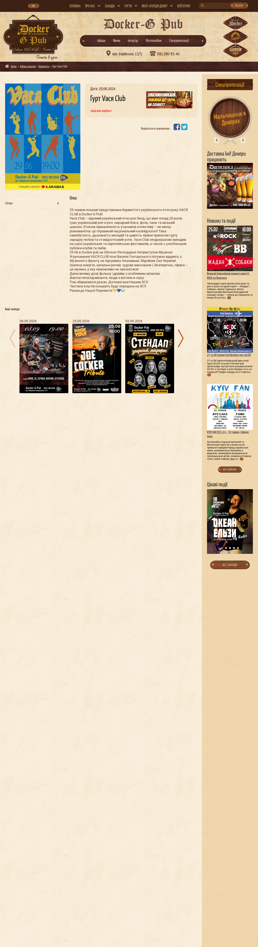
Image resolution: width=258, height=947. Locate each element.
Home (14, 66)
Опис (9, 203)
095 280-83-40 (168, 54)
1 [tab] (222, 548)
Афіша (101, 41)
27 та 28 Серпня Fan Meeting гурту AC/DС (229, 355)
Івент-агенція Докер (155, 6)
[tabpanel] (230, 521)
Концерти (44, 66)
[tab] (32, 203)
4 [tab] (234, 548)
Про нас (90, 6)
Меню (116, 41)
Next (243, 140)
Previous (217, 140)
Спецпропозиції (179, 41)
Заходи (110, 6)
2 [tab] (226, 548)
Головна (75, 6)
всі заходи (229, 565)
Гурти (128, 6)
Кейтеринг (184, 6)
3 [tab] (230, 548)
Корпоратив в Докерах (230, 118)
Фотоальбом (153, 41)
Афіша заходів (28, 66)
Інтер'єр (133, 41)
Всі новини (230, 469)
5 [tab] (238, 548)
